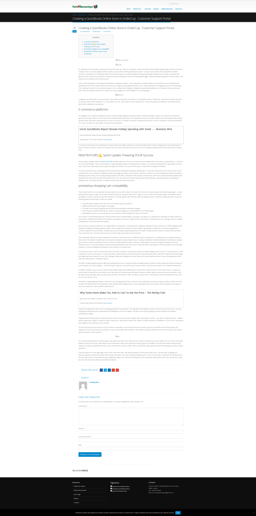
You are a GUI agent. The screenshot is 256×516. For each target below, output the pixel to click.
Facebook (101, 370)
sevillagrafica (86, 31)
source (109, 139)
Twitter (105, 370)
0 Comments (107, 31)
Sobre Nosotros (166, 9)
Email (117, 370)
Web (79, 445)
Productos (137, 9)
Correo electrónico (85, 437)
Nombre (81, 428)
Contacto (178, 9)
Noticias (148, 9)
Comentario (82, 406)
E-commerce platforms (91, 42)
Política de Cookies (79, 486)
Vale (178, 513)
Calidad (156, 9)
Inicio (129, 9)
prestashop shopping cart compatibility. (96, 49)
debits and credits (107, 161)
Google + (113, 370)
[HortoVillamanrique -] (85, 6)
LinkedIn (109, 370)
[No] (253, 513)
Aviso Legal (77, 494)
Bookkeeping (96, 31)
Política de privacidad (80, 490)
